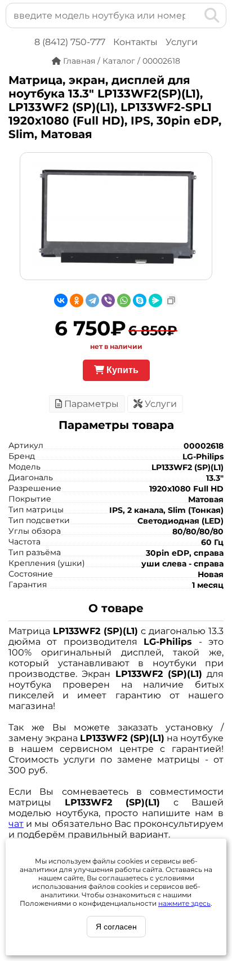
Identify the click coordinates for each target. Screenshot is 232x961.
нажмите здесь (184, 903)
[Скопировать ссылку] (171, 300)
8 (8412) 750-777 (69, 42)
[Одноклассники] (76, 300)
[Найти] (212, 15)
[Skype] (139, 300)
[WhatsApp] (124, 300)
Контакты (135, 42)
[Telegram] (92, 300)
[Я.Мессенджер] (155, 300)
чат (16, 823)
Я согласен (116, 926)
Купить (121, 370)
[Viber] (108, 300)
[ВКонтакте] (61, 300)
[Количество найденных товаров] (193, 15)
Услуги (182, 42)
